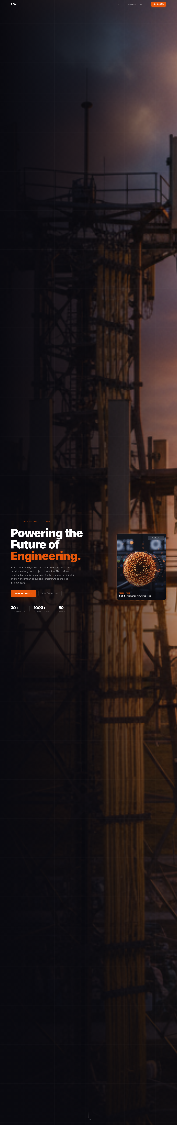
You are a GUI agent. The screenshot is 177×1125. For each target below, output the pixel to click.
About (121, 4)
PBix (13, 4)
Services (132, 4)
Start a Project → (23, 593)
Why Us (143, 4)
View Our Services (50, 593)
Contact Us (158, 4)
